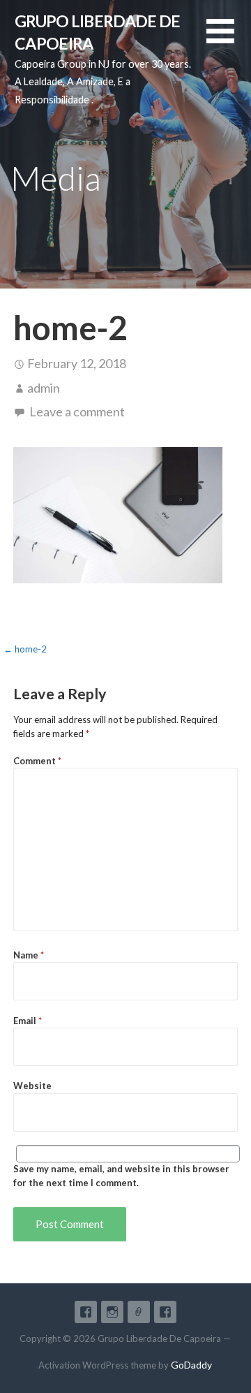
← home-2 (25, 649)
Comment (37, 760)
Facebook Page (165, 1312)
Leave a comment (77, 411)
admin (43, 387)
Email (27, 1020)
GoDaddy (191, 1365)
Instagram (112, 1312)
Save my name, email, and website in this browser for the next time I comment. (121, 1175)
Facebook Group (86, 1312)
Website (32, 1085)
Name (28, 955)
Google (139, 1312)
